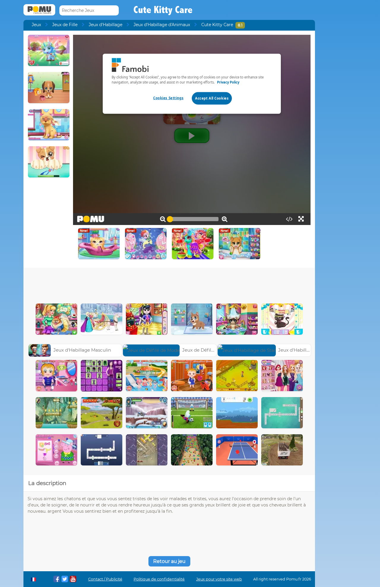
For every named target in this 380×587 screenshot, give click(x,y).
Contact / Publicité (105, 579)
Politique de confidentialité (159, 579)
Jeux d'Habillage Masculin (82, 350)
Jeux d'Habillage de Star (305, 350)
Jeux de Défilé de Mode (208, 350)
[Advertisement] (169, 284)
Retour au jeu (169, 561)
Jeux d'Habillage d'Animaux (162, 24)
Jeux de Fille (64, 24)
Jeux (36, 24)
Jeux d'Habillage (105, 24)
